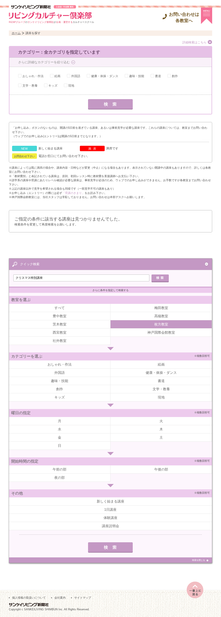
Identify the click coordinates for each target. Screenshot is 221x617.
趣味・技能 (136, 76)
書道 (158, 76)
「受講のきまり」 (73, 193)
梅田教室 (161, 308)
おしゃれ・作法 (33, 76)
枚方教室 (161, 324)
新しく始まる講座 (110, 501)
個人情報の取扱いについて (29, 597)
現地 (71, 85)
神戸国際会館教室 (161, 332)
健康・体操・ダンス (104, 76)
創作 (175, 76)
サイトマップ (82, 597)
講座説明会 (110, 526)
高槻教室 (161, 316)
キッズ (52, 85)
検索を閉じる (198, 560)
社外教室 (59, 341)
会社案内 (60, 597)
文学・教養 (30, 85)
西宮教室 (59, 332)
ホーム (16, 33)
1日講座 (110, 509)
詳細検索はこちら (194, 42)
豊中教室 (59, 316)
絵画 (57, 76)
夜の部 (59, 477)
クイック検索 (29, 264)
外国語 (75, 76)
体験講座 (110, 518)
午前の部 (59, 469)
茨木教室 (59, 324)
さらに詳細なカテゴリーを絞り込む (44, 62)
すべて (59, 308)
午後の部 (161, 469)
